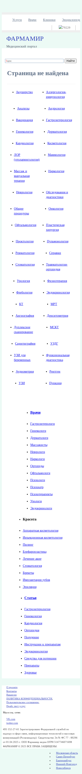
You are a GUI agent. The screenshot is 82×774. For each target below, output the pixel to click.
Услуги (17, 20)
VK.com (10, 719)
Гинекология (24, 131)
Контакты (11, 691)
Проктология (24, 241)
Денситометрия (57, 315)
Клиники (49, 20)
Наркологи (37, 459)
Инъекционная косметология (42, 537)
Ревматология (24, 253)
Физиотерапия (57, 281)
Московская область (67, 753)
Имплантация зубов (36, 580)
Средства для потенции (40, 658)
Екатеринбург (64, 760)
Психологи (37, 480)
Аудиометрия (25, 371)
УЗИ (22, 383)
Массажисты (38, 445)
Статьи (30, 598)
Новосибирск (63, 768)
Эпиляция (29, 587)
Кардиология (24, 143)
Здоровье (30, 672)
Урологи (36, 501)
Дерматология (57, 131)
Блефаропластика (34, 551)
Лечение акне (32, 558)
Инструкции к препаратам (42, 644)
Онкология (56, 208)
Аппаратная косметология (40, 530)
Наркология (56, 171)
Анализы (23, 108)
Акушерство (24, 92)
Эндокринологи (41, 508)
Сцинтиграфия (25, 343)
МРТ (54, 304)
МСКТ (54, 327)
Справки (55, 253)
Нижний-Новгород (66, 764)
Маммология (56, 155)
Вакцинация (24, 120)
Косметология (56, 143)
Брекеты (28, 573)
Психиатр (37, 487)
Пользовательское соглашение (22, 702)
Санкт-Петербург (65, 756)
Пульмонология (57, 241)
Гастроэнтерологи (42, 424)
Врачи (32, 20)
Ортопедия (31, 630)
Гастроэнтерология (59, 120)
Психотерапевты (41, 494)
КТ (21, 304)
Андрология (56, 108)
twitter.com (12, 723)
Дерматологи (39, 438)
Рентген (54, 371)
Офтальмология (25, 225)
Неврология (24, 192)
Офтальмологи (40, 473)
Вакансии (11, 694)
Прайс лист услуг (16, 706)
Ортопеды (37, 466)
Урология (23, 281)
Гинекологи (38, 431)
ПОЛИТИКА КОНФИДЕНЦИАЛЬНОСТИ (29, 698)
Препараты (31, 665)
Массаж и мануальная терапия (22, 175)
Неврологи (37, 452)
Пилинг (28, 544)
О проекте (12, 687)
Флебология (24, 292)
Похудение (31, 637)
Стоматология (25, 264)
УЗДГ (54, 343)
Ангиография (24, 315)
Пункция (55, 383)
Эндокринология (58, 292)
